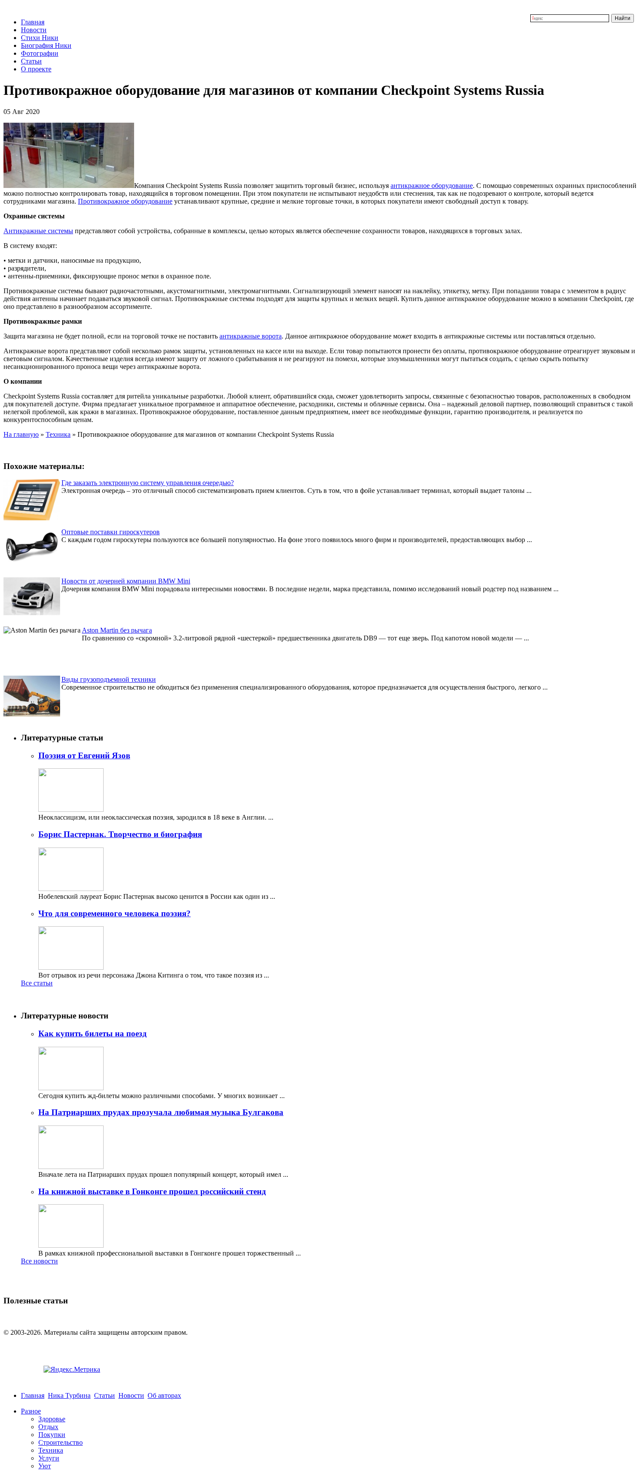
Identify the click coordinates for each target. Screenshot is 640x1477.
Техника (58, 434)
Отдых (48, 1426)
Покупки (51, 1434)
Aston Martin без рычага (117, 630)
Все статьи (37, 983)
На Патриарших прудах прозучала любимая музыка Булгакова (160, 1112)
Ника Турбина (69, 1395)
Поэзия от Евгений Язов (84, 755)
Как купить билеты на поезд (92, 1033)
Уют (44, 1466)
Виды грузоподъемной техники (108, 679)
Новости (34, 29)
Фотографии (39, 53)
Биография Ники (46, 45)
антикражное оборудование (432, 185)
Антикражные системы (38, 230)
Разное (31, 1411)
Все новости (39, 1261)
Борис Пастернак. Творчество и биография (120, 834)
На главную (21, 434)
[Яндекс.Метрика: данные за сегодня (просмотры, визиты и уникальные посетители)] (72, 1369)
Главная (32, 22)
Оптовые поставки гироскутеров (110, 532)
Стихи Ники (39, 37)
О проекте (36, 69)
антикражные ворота (250, 336)
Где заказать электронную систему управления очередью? (147, 482)
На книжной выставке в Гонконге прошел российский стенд (152, 1191)
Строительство (60, 1442)
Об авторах (164, 1395)
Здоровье (51, 1419)
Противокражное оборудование (125, 201)
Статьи (31, 61)
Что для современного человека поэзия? (114, 913)
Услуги (48, 1458)
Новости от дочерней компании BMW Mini (125, 581)
